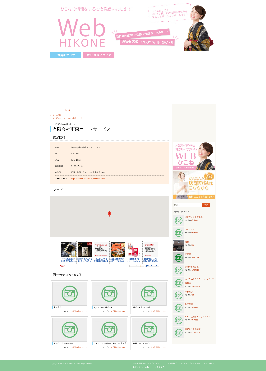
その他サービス (195, 332)
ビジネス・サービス (63, 118)
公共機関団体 (195, 270)
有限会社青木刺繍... (193, 329)
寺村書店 (189, 292)
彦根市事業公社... (192, 267)
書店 (192, 295)
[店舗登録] (194, 185)
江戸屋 (188, 254)
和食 (192, 245)
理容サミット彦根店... (194, 217)
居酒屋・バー (195, 257)
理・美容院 (194, 220)
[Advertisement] (133, 79)
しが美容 (189, 304)
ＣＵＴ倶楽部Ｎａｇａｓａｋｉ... (199, 317)
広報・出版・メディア (197, 286)
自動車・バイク (76, 118)
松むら (188, 242)
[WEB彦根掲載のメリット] (194, 156)
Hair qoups (189, 229)
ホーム (52, 115)
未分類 (58, 115)
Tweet (67, 110)
